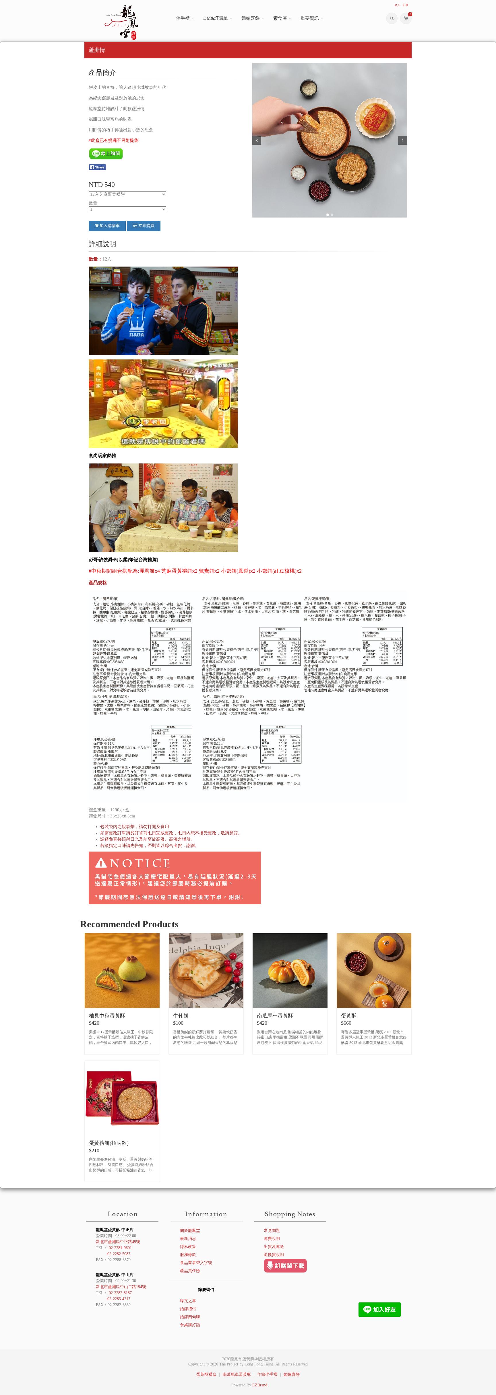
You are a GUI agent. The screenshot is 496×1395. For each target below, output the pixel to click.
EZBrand (259, 1385)
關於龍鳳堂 (190, 1230)
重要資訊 (310, 18)
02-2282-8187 (120, 1293)
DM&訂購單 (215, 18)
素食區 (280, 18)
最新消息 (188, 1238)
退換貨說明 (274, 1255)
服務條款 (188, 1255)
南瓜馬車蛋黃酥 (275, 1016)
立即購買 (145, 226)
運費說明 (272, 1238)
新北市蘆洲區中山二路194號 (121, 1287)
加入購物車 (109, 226)
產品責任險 (190, 1271)
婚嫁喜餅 (250, 18)
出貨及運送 (274, 1247)
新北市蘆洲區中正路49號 (118, 1242)
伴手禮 (183, 18)
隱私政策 (188, 1247)
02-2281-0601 (120, 1248)
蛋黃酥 (348, 1016)
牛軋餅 (181, 1016)
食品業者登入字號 (196, 1263)
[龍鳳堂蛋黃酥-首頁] (122, 22)
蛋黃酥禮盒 (206, 1374)
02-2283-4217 (118, 1299)
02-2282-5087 (118, 1254)
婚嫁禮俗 (188, 1309)
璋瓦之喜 (188, 1301)
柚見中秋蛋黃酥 (107, 1016)
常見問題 (272, 1230)
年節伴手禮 (267, 1374)
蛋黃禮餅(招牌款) (109, 1143)
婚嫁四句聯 (190, 1317)
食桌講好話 (190, 1325)
